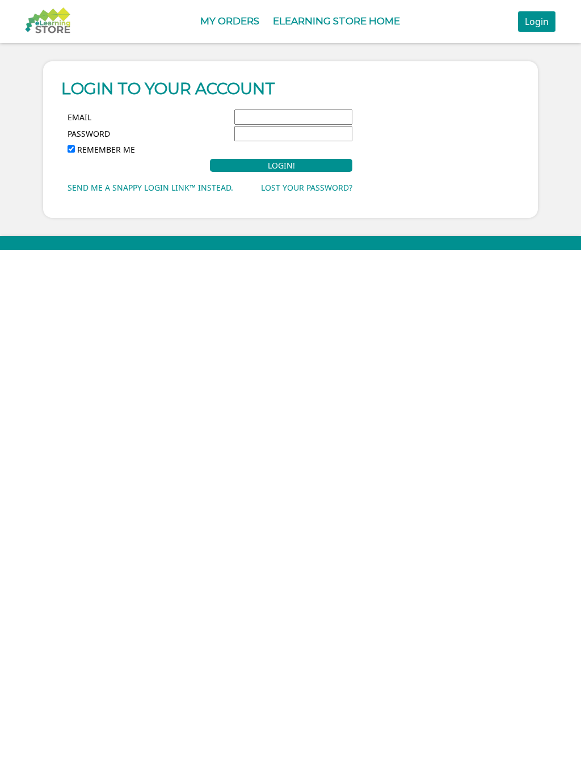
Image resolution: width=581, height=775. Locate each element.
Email (79, 117)
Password (89, 133)
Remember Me (106, 149)
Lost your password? (306, 187)
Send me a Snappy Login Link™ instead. (150, 187)
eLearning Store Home (336, 21)
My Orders (229, 21)
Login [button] (537, 21)
